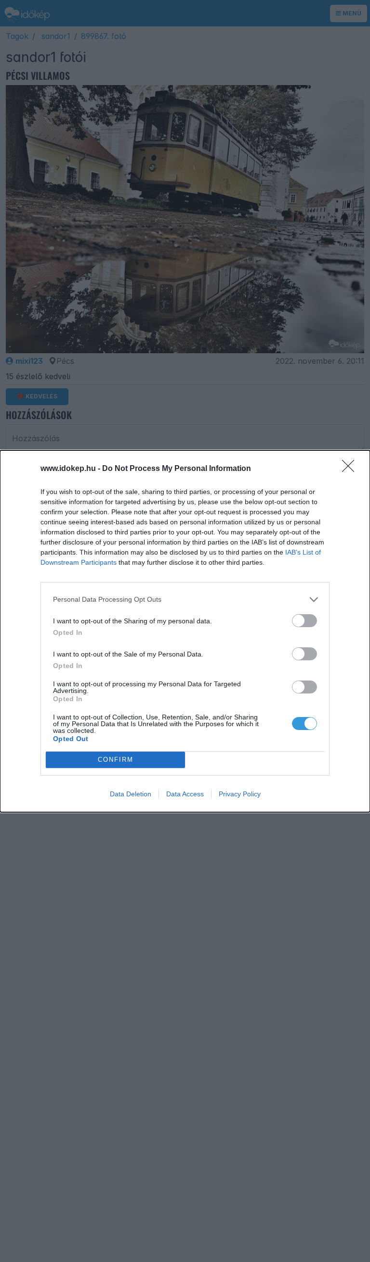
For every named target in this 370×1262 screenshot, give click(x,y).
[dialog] (185, 631)
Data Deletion (130, 794)
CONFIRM (115, 759)
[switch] (304, 620)
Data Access (185, 794)
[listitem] (185, 599)
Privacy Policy (240, 794)
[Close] (351, 469)
